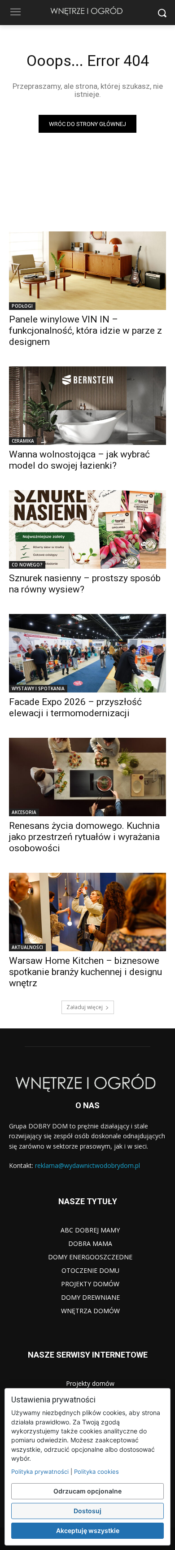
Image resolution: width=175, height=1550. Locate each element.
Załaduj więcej (84, 1007)
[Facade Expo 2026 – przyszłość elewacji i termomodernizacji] (87, 653)
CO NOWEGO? (27, 565)
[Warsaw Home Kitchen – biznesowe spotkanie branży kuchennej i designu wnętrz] (87, 912)
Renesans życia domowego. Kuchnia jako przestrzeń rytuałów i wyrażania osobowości (84, 836)
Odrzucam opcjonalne (87, 1491)
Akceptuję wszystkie (87, 1530)
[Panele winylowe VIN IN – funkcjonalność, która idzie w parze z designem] (87, 270)
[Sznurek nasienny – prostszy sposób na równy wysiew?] (87, 529)
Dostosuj (87, 1511)
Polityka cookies (96, 1471)
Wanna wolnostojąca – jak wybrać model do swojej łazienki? (79, 460)
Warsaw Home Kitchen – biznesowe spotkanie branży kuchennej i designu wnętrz (85, 971)
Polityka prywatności (40, 1471)
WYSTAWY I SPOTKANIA (38, 688)
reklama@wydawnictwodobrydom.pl (87, 1165)
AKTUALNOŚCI (27, 947)
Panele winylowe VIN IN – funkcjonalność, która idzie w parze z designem (85, 330)
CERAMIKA (23, 441)
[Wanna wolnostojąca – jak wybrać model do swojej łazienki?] (87, 405)
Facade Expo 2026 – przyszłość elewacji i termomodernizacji (75, 707)
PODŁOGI (22, 306)
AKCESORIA (24, 812)
